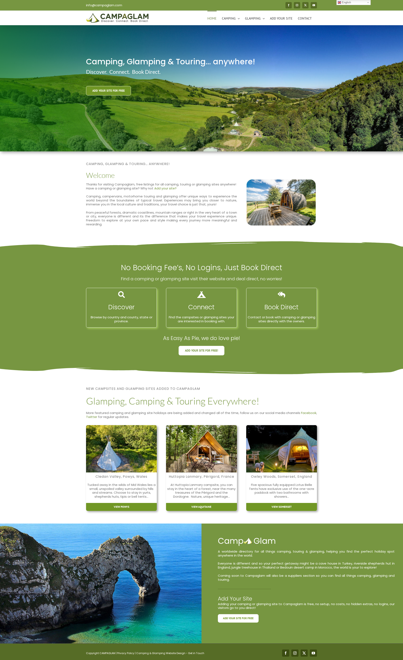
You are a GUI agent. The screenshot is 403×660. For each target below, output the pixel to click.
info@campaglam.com (104, 5)
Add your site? (165, 188)
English (346, 2)
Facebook (308, 413)
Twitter (91, 417)
